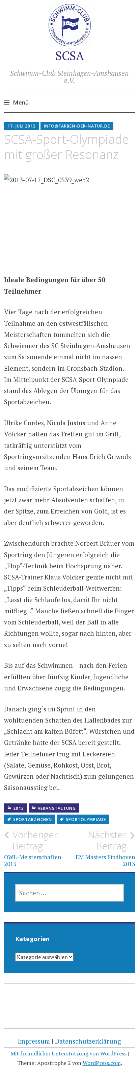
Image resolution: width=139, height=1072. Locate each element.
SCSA (69, 56)
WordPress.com (102, 1063)
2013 (18, 808)
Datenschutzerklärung (88, 1041)
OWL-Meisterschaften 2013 (32, 848)
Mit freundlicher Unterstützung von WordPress (68, 1053)
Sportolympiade (86, 819)
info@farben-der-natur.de (77, 126)
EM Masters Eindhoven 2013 (105, 848)
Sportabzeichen (32, 819)
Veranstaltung (57, 808)
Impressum (34, 1041)
